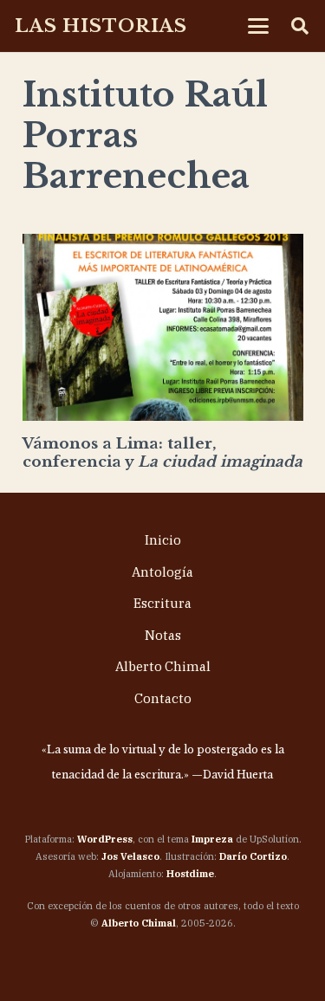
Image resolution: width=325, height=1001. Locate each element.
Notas (163, 635)
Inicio (163, 540)
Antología (162, 572)
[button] (259, 26)
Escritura (162, 603)
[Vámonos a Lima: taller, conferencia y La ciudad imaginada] (163, 327)
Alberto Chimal (163, 666)
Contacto (163, 698)
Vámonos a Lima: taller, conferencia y (162, 452)
